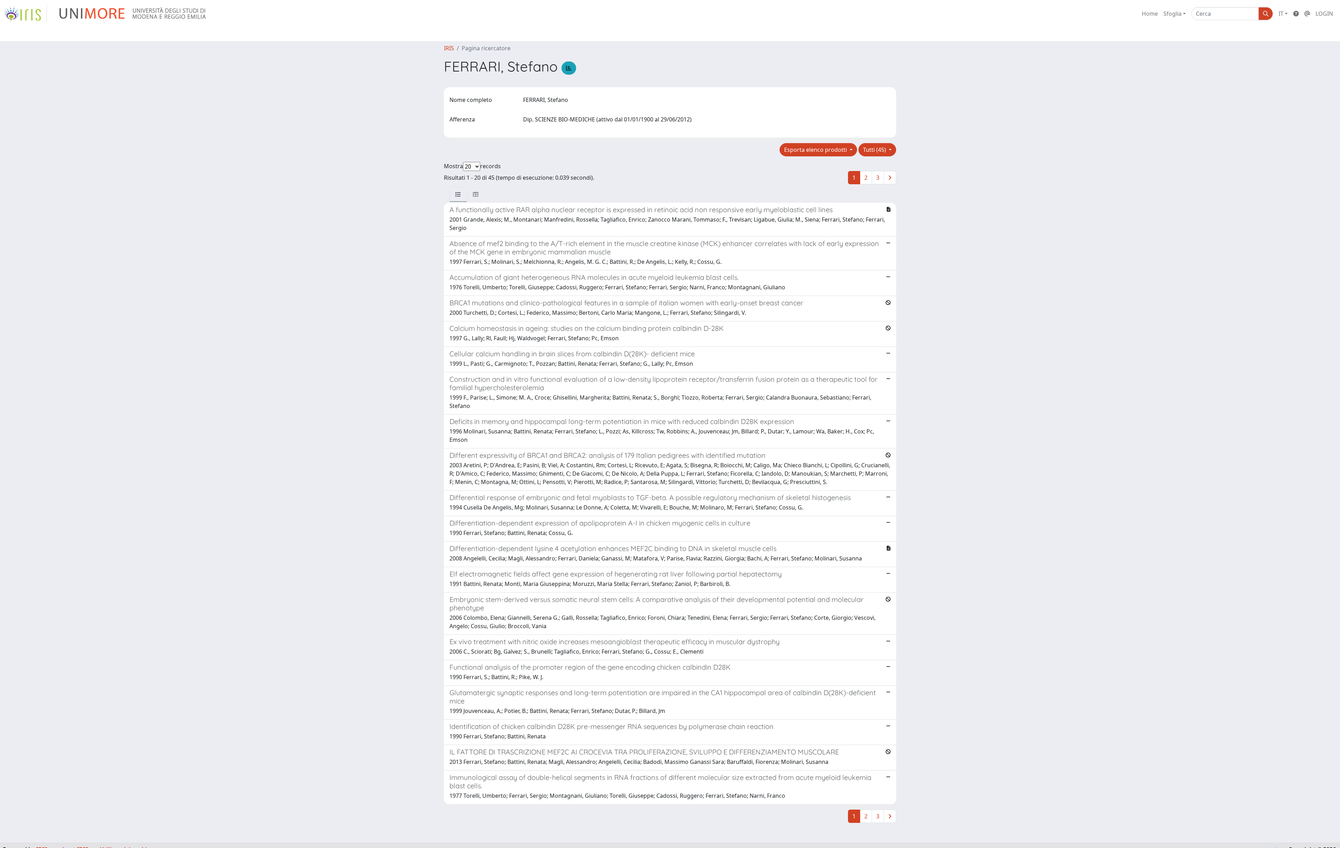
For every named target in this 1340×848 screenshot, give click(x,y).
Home (1150, 13)
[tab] (458, 194)
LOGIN (1324, 13)
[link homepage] (25, 13)
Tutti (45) (875, 150)
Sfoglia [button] (1172, 13)
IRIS (449, 48)
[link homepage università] (133, 13)
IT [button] (1281, 13)
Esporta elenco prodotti (816, 150)
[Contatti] (1307, 14)
